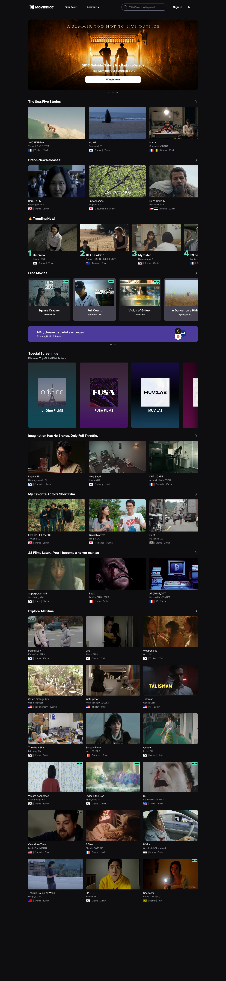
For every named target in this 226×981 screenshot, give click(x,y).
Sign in (177, 7)
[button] (108, 92)
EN (188, 7)
